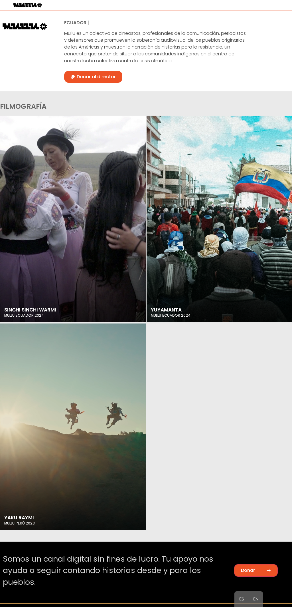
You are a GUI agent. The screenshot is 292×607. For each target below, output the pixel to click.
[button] (93, 77)
